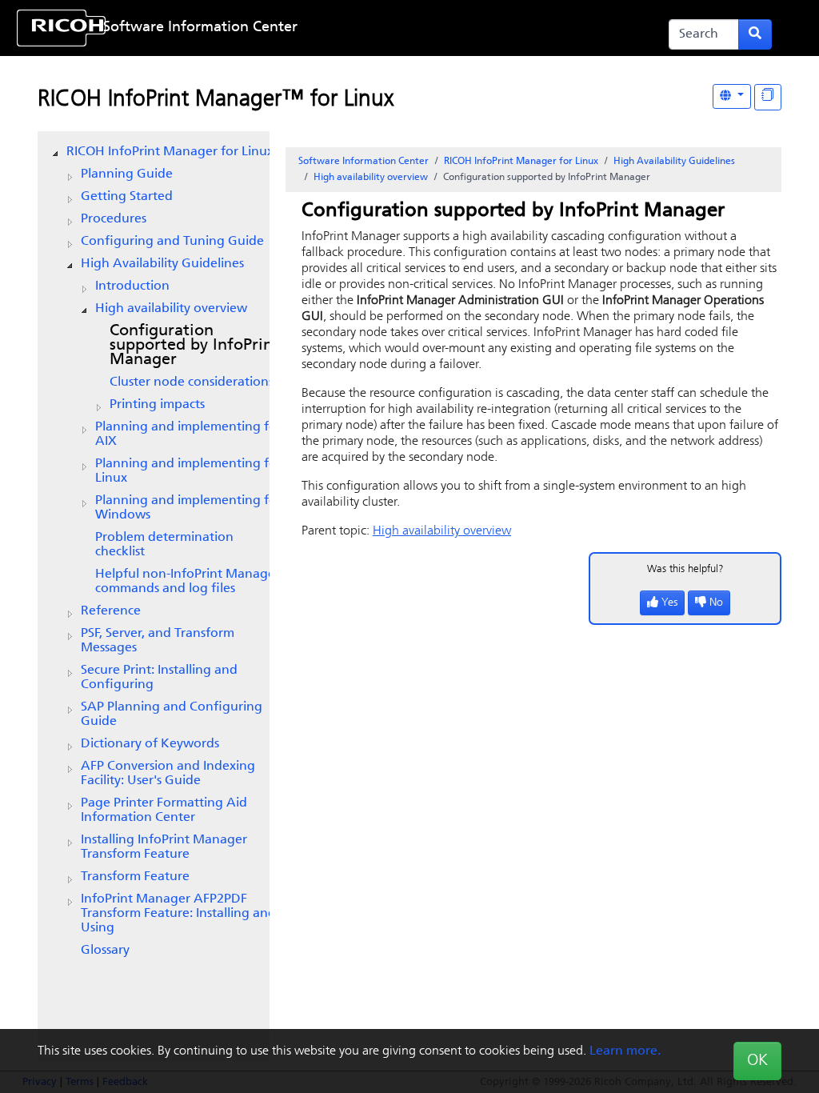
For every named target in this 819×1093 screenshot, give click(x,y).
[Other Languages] (732, 96)
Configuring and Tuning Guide (172, 241)
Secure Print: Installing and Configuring (159, 677)
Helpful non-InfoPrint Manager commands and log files (187, 581)
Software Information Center (200, 28)
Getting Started (127, 196)
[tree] (154, 551)
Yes (669, 603)
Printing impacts (157, 404)
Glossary (105, 950)
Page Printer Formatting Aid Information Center (164, 810)
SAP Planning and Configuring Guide (171, 714)
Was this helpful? (685, 569)
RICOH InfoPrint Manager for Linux (170, 152)
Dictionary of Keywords (150, 744)
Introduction (132, 286)
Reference (111, 611)
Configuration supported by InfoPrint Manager (194, 345)
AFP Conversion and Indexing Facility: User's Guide (168, 773)
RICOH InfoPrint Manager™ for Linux (216, 100)
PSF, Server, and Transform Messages (157, 641)
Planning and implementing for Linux (188, 471)
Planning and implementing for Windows (188, 508)
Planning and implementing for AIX (188, 434)
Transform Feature (135, 877)
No (716, 603)
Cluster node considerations (192, 382)
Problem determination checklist (164, 545)
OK (757, 1061)
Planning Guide (127, 174)
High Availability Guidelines (162, 264)
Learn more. (625, 1051)
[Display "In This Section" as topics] (767, 97)
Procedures (113, 219)
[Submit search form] (755, 34)
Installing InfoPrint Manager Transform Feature (164, 847)
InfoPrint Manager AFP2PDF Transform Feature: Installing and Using (178, 914)
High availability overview (171, 308)
